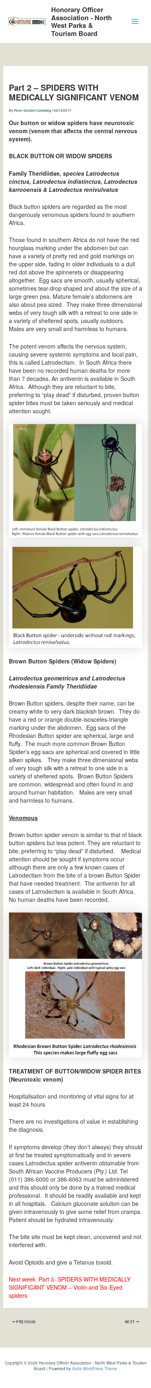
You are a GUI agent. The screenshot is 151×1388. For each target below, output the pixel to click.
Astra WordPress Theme (94, 1368)
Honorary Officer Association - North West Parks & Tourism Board (81, 21)
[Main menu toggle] (134, 21)
